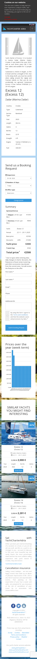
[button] (7, 46)
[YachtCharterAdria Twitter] (18, 606)
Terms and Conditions (20, 315)
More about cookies (10, 19)
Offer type (11, 190)
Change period (18, 200)
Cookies (17, 633)
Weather (24, 637)
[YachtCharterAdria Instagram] (23, 606)
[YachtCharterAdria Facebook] (13, 606)
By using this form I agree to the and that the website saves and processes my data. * (20, 316)
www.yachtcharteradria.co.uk (19, 652)
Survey (10, 633)
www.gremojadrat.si (18, 648)
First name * (9, 272)
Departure (11, 175)
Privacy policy (14, 637)
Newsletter (25, 633)
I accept (7, 17)
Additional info (10, 301)
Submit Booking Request (16, 328)
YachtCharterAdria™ (18, 612)
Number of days (13, 182)
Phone (7, 293)
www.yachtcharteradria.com (18, 650)
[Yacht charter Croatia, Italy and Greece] (32, 24)
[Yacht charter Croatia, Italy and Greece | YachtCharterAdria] (14, 29)
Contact (18, 639)
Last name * (9, 279)
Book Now (18, 470)
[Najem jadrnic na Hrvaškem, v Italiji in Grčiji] (30, 24)
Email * (7, 287)
